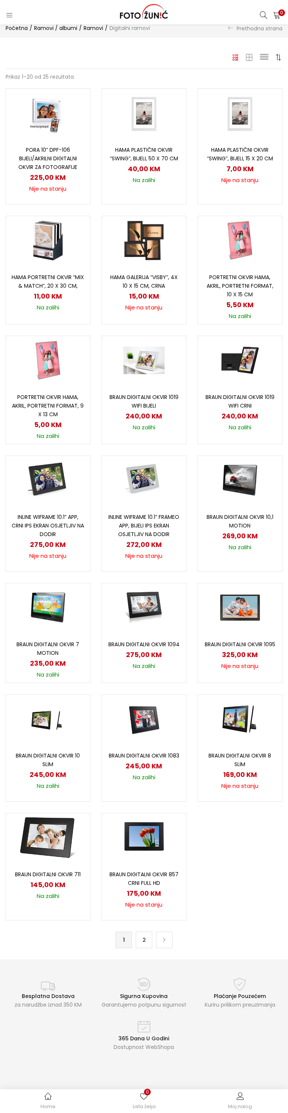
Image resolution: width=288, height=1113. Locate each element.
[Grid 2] (249, 57)
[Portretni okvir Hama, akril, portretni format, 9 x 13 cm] (48, 360)
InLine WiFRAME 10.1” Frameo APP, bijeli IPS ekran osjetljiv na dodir (143, 525)
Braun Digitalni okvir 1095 (240, 644)
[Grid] (235, 57)
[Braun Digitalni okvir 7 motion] (48, 607)
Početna (17, 28)
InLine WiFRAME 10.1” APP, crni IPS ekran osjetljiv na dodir (48, 525)
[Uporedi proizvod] (75, 116)
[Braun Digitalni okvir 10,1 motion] (240, 480)
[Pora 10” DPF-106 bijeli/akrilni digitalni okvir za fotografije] (48, 113)
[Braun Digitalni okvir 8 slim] (240, 718)
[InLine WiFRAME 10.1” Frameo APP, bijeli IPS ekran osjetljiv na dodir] (144, 480)
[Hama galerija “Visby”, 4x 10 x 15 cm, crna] (144, 240)
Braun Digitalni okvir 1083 (144, 755)
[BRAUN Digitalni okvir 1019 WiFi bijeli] (144, 360)
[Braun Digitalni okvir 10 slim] (48, 718)
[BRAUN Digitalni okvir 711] (48, 837)
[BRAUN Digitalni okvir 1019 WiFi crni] (240, 360)
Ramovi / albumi (55, 28)
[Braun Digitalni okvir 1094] (144, 607)
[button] (276, 15)
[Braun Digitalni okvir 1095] (240, 607)
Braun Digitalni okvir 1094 (144, 644)
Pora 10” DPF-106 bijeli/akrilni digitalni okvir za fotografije (47, 158)
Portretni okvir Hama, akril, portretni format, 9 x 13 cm (48, 405)
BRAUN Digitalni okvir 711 (48, 874)
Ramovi (93, 28)
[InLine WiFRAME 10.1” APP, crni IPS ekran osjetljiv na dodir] (48, 480)
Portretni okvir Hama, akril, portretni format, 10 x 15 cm (240, 285)
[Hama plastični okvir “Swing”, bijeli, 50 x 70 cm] (144, 113)
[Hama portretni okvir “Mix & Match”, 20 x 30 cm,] (48, 240)
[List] (264, 57)
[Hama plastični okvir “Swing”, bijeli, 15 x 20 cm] (240, 113)
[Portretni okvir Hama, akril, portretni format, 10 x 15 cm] (240, 240)
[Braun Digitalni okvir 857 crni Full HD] (144, 837)
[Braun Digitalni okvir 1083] (144, 718)
